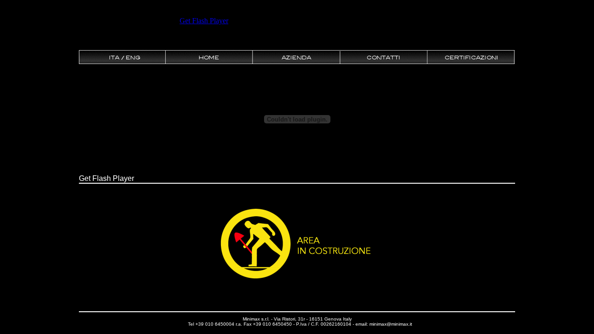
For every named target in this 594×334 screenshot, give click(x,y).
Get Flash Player (106, 178)
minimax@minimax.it (390, 324)
